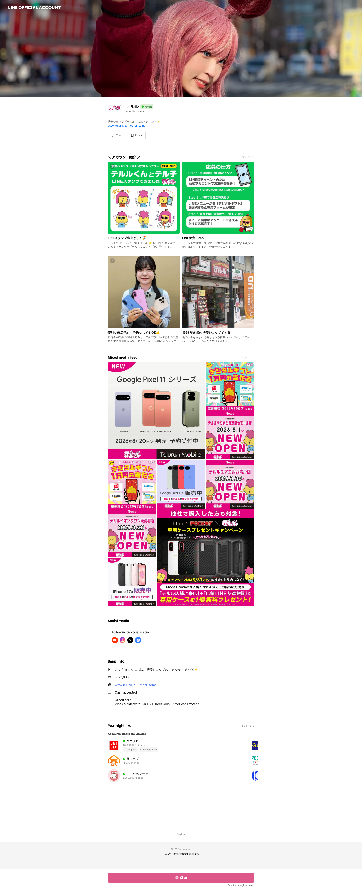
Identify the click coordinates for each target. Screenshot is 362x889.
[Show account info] (146, 106)
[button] (136, 135)
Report (167, 853)
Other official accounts (186, 853)
